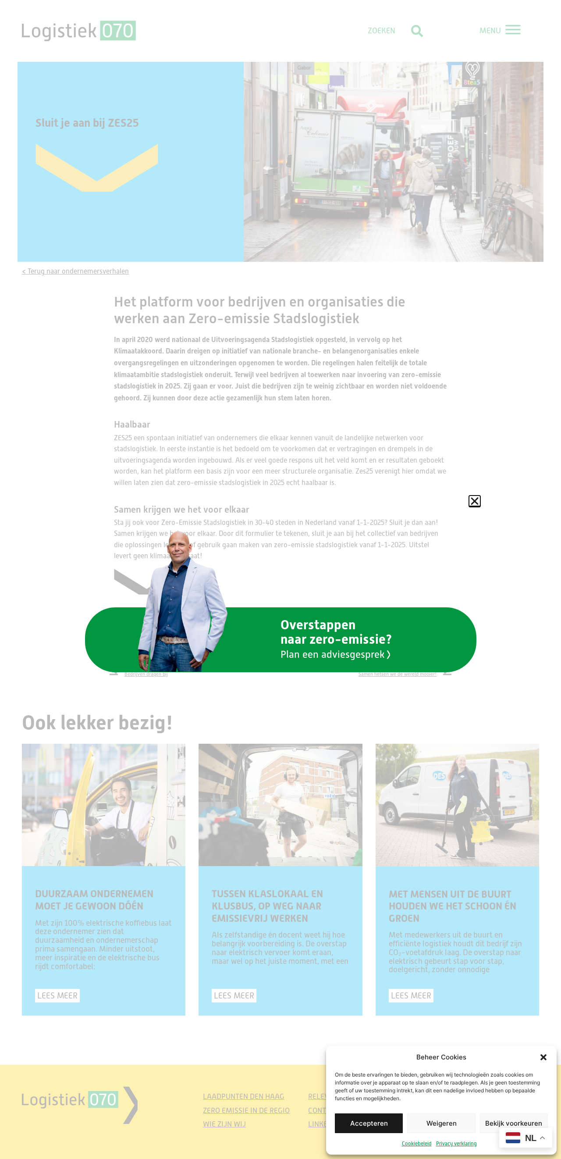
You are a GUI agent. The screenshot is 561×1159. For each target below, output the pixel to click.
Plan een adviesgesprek (332, 654)
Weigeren (441, 1123)
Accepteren (369, 1123)
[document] (280, 579)
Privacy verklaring (456, 1144)
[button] (543, 1057)
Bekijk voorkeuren (513, 1123)
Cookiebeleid (417, 1144)
